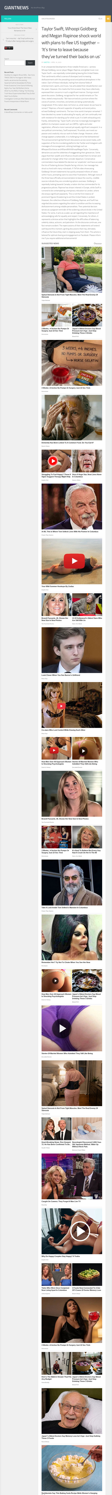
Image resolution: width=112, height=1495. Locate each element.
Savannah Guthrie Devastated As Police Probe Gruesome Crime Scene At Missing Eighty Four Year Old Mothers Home (18, 85)
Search (6, 59)
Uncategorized (48, 19)
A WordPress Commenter (13, 112)
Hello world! (28, 112)
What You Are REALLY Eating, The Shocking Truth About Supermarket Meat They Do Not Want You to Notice (19, 93)
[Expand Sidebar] (108, 18)
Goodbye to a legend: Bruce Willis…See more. (19, 75)
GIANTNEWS (16, 7)
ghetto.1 (47, 62)
